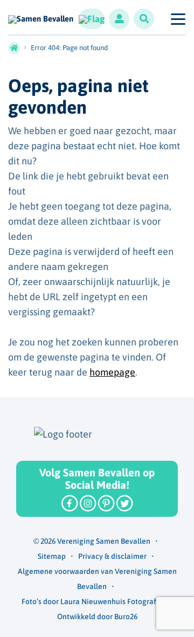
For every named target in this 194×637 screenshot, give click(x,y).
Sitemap (52, 556)
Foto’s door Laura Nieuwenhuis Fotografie (92, 601)
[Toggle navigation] (177, 18)
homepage (112, 372)
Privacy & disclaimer (112, 556)
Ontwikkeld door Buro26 (97, 616)
